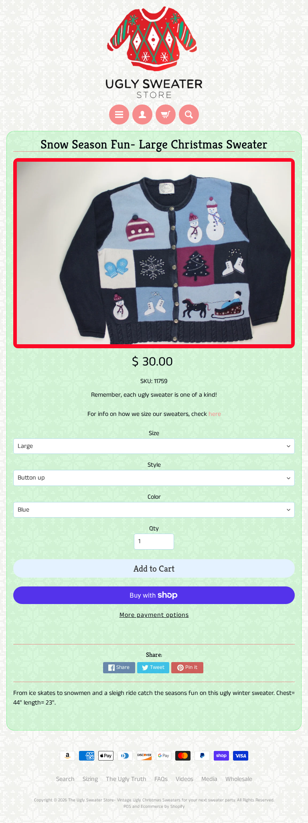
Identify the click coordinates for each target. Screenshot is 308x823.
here (215, 414)
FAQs (161, 779)
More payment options (154, 615)
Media (209, 779)
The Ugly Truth (126, 779)
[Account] (142, 114)
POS (127, 806)
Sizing (90, 779)
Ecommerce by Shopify (163, 806)
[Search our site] (189, 114)
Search (65, 779)
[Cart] (166, 114)
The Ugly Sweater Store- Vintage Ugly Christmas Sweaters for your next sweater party (151, 800)
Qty (154, 528)
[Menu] (119, 114)
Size (154, 433)
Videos (184, 779)
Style (154, 465)
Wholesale (238, 779)
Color (154, 497)
